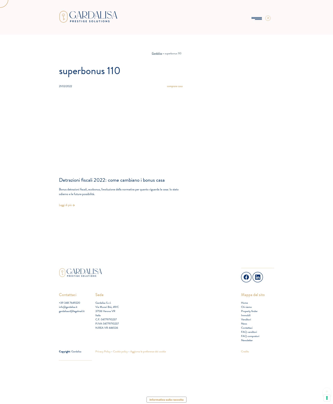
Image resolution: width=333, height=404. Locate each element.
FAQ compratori (250, 336)
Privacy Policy (102, 351)
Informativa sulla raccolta (166, 399)
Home (244, 303)
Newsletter (247, 340)
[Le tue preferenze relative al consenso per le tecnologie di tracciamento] (327, 398)
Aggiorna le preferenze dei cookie (148, 351)
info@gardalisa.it (68, 307)
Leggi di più (65, 205)
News (244, 324)
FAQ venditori (249, 332)
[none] (268, 18)
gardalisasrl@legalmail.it (71, 311)
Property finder (249, 311)
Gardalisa (157, 53)
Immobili (245, 315)
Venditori (246, 319)
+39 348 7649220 (69, 303)
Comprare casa (175, 86)
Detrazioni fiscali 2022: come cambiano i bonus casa (112, 180)
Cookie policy (120, 351)
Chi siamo (246, 307)
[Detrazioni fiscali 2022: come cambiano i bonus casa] (121, 131)
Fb (242, 274)
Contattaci (247, 328)
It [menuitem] (268, 22)
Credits (245, 351)
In (254, 274)
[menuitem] (268, 18)
